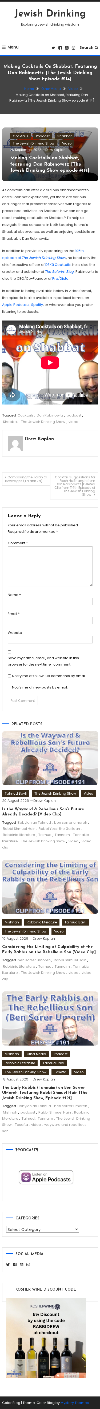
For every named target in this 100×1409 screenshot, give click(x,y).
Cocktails (20, 136)
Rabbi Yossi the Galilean (59, 828)
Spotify (37, 304)
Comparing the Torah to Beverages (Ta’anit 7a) (26, 479)
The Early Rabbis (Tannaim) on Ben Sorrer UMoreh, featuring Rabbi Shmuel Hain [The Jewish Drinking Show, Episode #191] (44, 1093)
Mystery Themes (75, 1402)
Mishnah (12, 922)
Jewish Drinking (50, 14)
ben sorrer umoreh (70, 822)
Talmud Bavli (16, 793)
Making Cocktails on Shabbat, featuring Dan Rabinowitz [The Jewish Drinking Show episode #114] (49, 164)
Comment (18, 543)
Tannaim (62, 834)
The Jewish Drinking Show (33, 143)
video (73, 421)
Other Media (36, 1054)
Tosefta (60, 1072)
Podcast (43, 136)
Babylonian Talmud (34, 822)
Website (15, 632)
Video (66, 143)
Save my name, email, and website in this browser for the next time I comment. (43, 661)
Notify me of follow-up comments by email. (49, 675)
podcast (74, 415)
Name (14, 594)
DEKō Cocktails (58, 264)
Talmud (44, 834)
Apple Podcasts (16, 304)
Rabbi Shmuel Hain (19, 828)
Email (13, 613)
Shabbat (64, 136)
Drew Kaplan (55, 149)
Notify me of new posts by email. (40, 687)
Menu (13, 47)
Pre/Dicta (60, 278)
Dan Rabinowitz (50, 415)
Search (86, 47)
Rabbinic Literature (19, 834)
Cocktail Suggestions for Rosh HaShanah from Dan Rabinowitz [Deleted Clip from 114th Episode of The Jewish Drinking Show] (74, 486)
